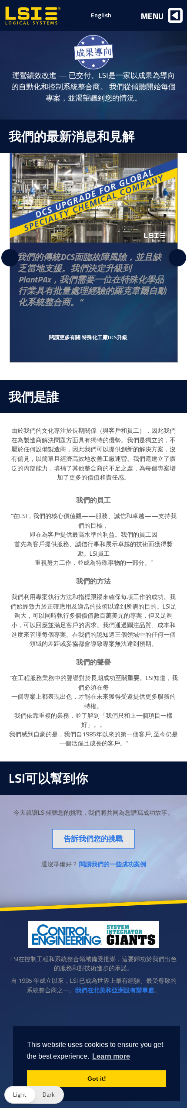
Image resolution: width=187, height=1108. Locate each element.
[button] (34, 1095)
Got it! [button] (96, 1078)
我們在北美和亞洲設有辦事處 (114, 990)
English (101, 15)
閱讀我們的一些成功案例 (112, 864)
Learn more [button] (111, 1056)
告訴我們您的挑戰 (93, 838)
